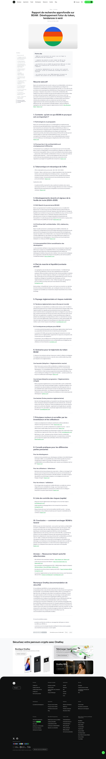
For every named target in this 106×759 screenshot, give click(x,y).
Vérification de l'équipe (37, 729)
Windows (65, 687)
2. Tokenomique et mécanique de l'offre (21, 62)
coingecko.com (39, 283)
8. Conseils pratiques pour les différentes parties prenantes (21, 86)
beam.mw (39, 106)
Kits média (35, 723)
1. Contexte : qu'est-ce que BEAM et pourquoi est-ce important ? (21, 58)
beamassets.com (39, 439)
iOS (63, 689)
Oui (71, 632)
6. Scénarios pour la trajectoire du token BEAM (21, 77)
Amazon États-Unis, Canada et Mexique (54, 690)
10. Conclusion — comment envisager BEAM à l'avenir (21, 93)
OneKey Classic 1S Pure (37, 689)
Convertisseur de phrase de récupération (83, 690)
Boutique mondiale (51, 685)
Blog (49, 710)
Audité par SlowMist (52, 721)
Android (64, 691)
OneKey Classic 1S (36, 687)
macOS (64, 685)
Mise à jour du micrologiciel (83, 708)
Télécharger (87, 2)
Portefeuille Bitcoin (66, 719)
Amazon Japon (51, 687)
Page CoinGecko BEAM (66, 569)
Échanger (80, 685)
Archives (55, 9)
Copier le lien (44, 632)
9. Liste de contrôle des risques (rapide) (21, 90)
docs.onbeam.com (49, 256)
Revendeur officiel (66, 710)
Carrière (34, 721)
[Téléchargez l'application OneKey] (103, 752)
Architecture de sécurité (52, 708)
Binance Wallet (81, 730)
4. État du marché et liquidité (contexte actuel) (21, 69)
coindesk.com (53, 341)
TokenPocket (80, 728)
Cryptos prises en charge (83, 687)
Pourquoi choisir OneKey (52, 704)
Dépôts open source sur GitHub (54, 719)
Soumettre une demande (83, 706)
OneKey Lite (35, 691)
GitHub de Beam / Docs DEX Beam (43, 567)
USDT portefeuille (66, 727)
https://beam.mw (59, 559)
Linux (64, 695)
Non (67, 632)
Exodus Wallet (81, 736)
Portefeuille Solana (66, 723)
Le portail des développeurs (38, 704)
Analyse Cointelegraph (47, 574)
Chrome (64, 693)
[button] (25, 2)
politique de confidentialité (38, 725)
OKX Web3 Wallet (81, 732)
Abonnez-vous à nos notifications (40, 749)
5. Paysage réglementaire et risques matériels (20, 73)
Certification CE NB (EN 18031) (53, 725)
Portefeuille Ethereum (67, 721)
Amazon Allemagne (51, 692)
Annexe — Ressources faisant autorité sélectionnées (21, 97)
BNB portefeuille (66, 729)
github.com (45, 393)
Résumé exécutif (20, 55)
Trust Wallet (80, 738)
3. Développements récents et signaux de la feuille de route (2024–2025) (21, 65)
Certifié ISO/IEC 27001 (52, 723)
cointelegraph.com (61, 321)
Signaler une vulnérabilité (53, 727)
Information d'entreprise (37, 719)
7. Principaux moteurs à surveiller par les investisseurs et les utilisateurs (21, 82)
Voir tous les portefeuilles (68, 731)
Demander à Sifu (60, 668)
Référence (65, 706)
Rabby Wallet (80, 724)
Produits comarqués (67, 708)
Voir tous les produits (37, 693)
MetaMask (80, 720)
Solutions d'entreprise (67, 704)
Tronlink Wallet (81, 726)
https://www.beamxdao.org (60, 561)
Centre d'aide (80, 704)
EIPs (79, 692)
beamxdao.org (57, 219)
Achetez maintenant (21, 653)
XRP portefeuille (66, 725)
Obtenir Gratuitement (62, 655)
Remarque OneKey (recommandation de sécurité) (21, 101)
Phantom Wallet (81, 722)
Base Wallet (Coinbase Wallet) (84, 734)
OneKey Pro (35, 685)
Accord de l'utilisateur (37, 727)
